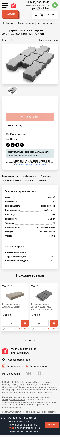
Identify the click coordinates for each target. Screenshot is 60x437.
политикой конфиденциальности (30, 165)
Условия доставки (11, 180)
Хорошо (51, 424)
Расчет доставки (18, 134)
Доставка (46, 176)
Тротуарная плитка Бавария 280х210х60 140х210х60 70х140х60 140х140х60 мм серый (42, 307)
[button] (25, 340)
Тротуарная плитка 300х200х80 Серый (11, 305)
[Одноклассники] (13, 145)
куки (11, 428)
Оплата (29, 180)
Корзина (42, 15)
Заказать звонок (38, 366)
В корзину (25, 323)
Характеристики (48, 40)
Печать (14, 139)
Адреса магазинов (19, 359)
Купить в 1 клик (21, 329)
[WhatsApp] (22, 145)
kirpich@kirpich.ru (40, 8)
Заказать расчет (15, 366)
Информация (29, 176)
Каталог (10, 14)
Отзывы (42, 180)
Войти (53, 15)
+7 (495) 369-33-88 (38, 2)
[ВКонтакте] (8, 145)
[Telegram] (17, 145)
